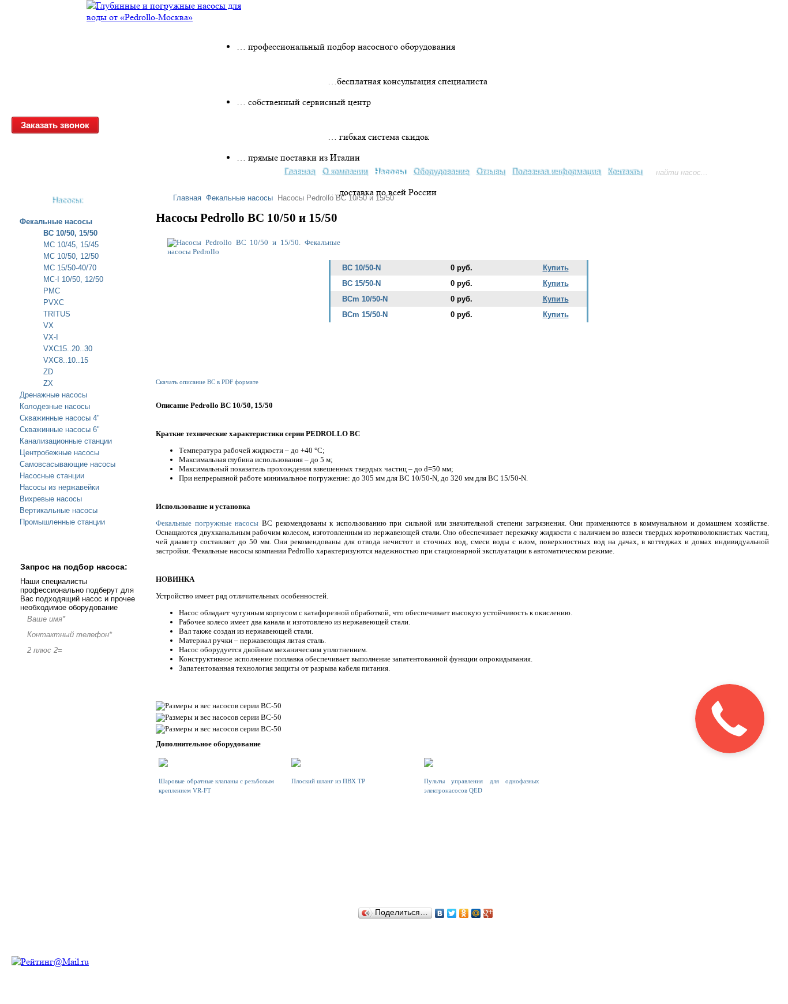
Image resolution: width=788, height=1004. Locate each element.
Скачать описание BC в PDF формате (207, 381)
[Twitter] (452, 913)
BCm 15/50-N (365, 314)
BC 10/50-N (361, 267)
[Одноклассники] (464, 913)
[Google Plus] (488, 913)
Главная (187, 198)
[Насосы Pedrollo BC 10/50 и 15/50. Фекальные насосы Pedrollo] (253, 251)
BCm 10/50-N (365, 299)
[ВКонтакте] (440, 913)
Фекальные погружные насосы (207, 523)
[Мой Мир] (476, 913)
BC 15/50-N (361, 283)
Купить (556, 267)
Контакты (624, 171)
